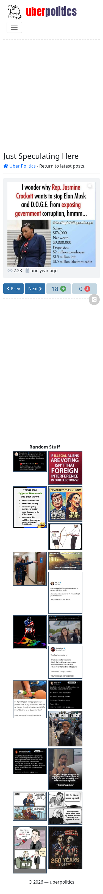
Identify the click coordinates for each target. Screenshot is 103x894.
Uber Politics (22, 166)
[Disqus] (51, 373)
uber (50, 11)
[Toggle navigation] (14, 27)
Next (33, 289)
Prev (15, 289)
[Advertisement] (51, 95)
